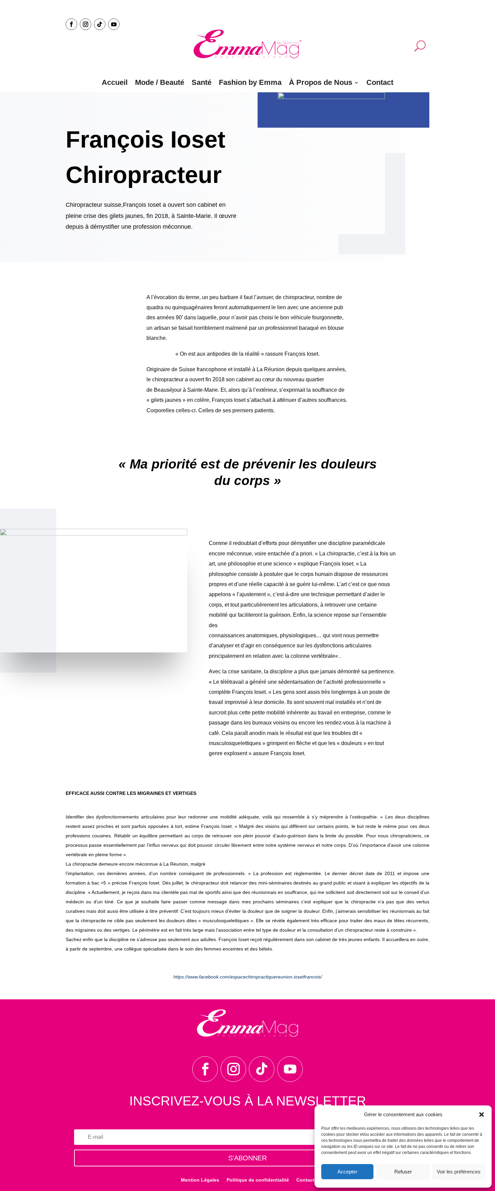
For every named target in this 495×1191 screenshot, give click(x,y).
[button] (481, 1114)
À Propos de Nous (320, 82)
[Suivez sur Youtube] (114, 24)
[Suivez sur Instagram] (85, 24)
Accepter (347, 1171)
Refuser (403, 1171)
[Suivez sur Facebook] (71, 24)
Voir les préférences (459, 1171)
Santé (201, 82)
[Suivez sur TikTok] (99, 24)
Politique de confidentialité (258, 1180)
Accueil (115, 82)
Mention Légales (200, 1180)
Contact (379, 82)
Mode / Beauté (159, 82)
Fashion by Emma (250, 82)
